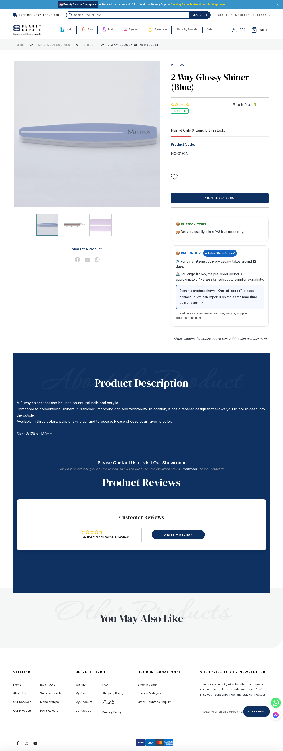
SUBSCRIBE (256, 711)
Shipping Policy (112, 693)
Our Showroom (169, 462)
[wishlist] (242, 30)
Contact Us (125, 462)
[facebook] (77, 259)
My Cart (81, 693)
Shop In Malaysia (149, 693)
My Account (84, 701)
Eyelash (133, 29)
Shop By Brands (187, 29)
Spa (90, 29)
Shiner (90, 45)
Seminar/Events (51, 693)
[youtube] (35, 743)
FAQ (105, 684)
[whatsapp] (97, 259)
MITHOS (177, 64)
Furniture (160, 29)
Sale (210, 29)
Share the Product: (87, 249)
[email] (87, 259)
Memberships (49, 701)
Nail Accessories (54, 45)
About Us (225, 15)
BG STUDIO (48, 684)
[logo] (27, 30)
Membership (245, 15)
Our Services (22, 701)
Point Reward (49, 710)
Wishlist (81, 684)
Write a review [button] (178, 534)
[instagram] (26, 743)
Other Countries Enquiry (154, 701)
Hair (69, 29)
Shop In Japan (148, 684)
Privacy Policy (112, 712)
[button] (180, 104)
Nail (110, 29)
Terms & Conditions (109, 702)
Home (19, 45)
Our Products (22, 710)
